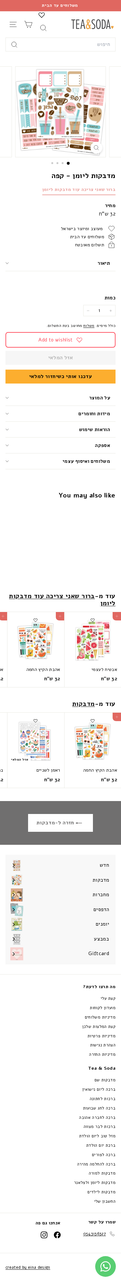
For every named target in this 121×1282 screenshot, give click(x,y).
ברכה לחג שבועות (99, 1108)
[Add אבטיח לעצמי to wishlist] (92, 620)
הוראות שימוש (94, 429)
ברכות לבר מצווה (100, 1127)
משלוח (89, 325)
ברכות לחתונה (103, 1099)
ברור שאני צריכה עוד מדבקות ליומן (79, 189)
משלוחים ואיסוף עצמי (86, 461)
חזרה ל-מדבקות (56, 822)
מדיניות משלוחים (100, 1017)
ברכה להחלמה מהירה (96, 1164)
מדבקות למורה (102, 1173)
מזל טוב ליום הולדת (97, 1136)
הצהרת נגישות (103, 1045)
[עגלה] (28, 24)
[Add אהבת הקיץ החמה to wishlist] (35, 620)
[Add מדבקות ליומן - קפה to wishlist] (92, 512)
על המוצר (99, 398)
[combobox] (60, 45)
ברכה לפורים (104, 1155)
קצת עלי (108, 998)
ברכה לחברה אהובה (97, 1117)
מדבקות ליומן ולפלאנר (95, 1183)
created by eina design (27, 1267)
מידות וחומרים (93, 413)
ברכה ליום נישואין (99, 1089)
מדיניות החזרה (102, 1054)
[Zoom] (96, 148)
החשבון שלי (105, 1201)
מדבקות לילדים (101, 1192)
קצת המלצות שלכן (99, 1027)
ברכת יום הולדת (101, 1145)
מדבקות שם (105, 1080)
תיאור (103, 263)
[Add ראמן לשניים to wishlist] (35, 721)
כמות (110, 298)
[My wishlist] (41, 14)
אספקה (102, 445)
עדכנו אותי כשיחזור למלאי (60, 376)
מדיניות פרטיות (101, 1036)
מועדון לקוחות (103, 1008)
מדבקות (83, 703)
